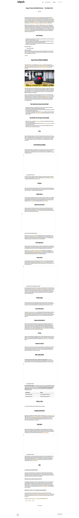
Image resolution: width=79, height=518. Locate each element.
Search (18, 514)
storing (29, 337)
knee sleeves (52, 415)
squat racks (35, 416)
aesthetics (30, 250)
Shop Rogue (26, 55)
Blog (43, 2)
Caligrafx (61, 514)
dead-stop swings (51, 177)
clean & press (38, 178)
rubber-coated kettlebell (47, 123)
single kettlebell (36, 25)
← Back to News (39, 505)
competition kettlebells (33, 235)
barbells (32, 416)
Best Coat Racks (47, 2)
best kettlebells (38, 17)
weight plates (40, 416)
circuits (29, 251)
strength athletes (41, 64)
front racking (43, 262)
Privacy (18, 515)
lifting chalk (47, 415)
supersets (52, 252)
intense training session (45, 432)
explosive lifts (31, 328)
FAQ (58, 2)
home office (46, 338)
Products (54, 2)
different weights (46, 25)
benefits (36, 21)
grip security (31, 200)
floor (45, 29)
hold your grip (42, 111)
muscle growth (46, 67)
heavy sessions (38, 210)
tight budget (32, 125)
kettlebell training (42, 328)
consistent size (38, 121)
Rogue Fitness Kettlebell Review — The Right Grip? (33, 498)
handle (25, 90)
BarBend (46, 498)
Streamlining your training (37, 250)
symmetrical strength (41, 67)
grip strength (46, 200)
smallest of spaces (34, 460)
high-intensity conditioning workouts (37, 251)
